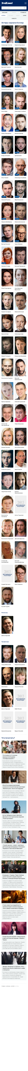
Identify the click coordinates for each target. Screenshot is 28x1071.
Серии (24, 15)
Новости (14, 18)
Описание (4, 12)
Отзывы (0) (23, 12)
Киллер (13, 986)
